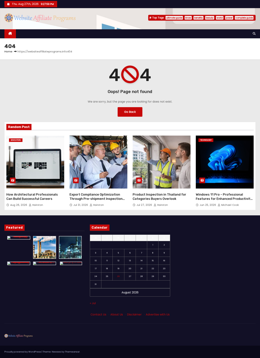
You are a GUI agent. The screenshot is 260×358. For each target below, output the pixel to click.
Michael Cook (229, 205)
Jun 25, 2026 (208, 205)
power (229, 17)
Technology (206, 140)
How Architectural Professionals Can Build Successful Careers (32, 197)
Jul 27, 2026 (145, 205)
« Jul (93, 303)
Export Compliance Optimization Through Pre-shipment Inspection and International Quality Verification (96, 201)
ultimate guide (174, 17)
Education (16, 140)
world (220, 17)
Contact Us (98, 314)
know (188, 17)
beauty (209, 17)
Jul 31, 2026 (81, 205)
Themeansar (72, 351)
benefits (198, 17)
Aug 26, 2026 (19, 205)
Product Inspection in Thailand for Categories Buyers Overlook (159, 197)
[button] (254, 34)
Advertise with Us (158, 314)
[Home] (10, 33)
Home (8, 51)
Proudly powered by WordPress (23, 351)
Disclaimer (134, 314)
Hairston (37, 205)
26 (118, 276)
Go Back (130, 112)
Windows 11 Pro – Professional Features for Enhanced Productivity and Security (224, 199)
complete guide (244, 17)
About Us (116, 314)
